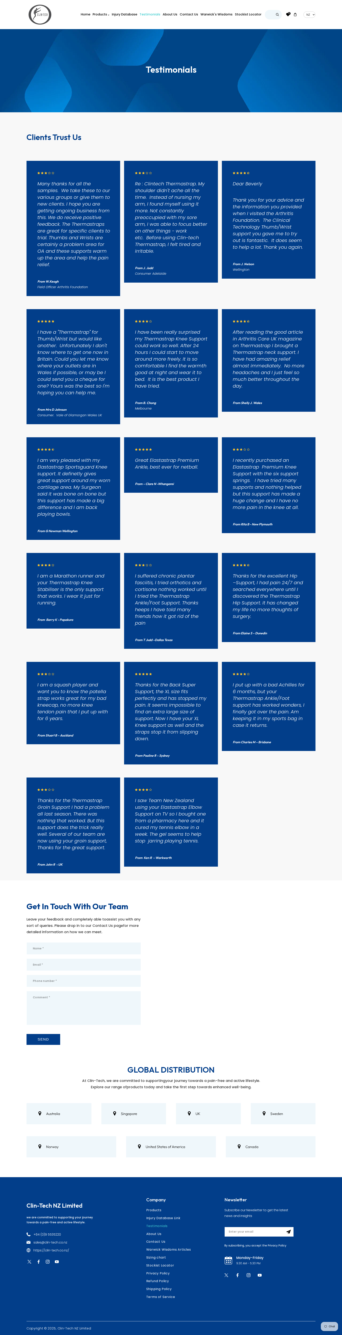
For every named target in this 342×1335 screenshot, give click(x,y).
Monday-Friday (249, 1257)
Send (43, 1039)
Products (154, 1210)
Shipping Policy (159, 1289)
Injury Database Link (163, 1218)
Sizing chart (156, 1257)
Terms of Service (160, 1297)
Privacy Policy (158, 1273)
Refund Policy (157, 1281)
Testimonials (157, 1226)
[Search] (277, 14)
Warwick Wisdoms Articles (168, 1249)
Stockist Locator (160, 1265)
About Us (154, 1234)
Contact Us (155, 1241)
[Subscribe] (289, 1232)
